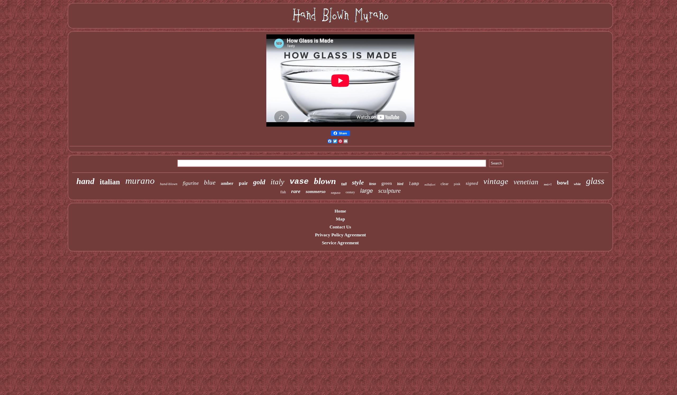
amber (227, 183)
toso (372, 183)
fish (283, 192)
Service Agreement (340, 242)
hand (85, 181)
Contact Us (340, 226)
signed (472, 183)
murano (140, 181)
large (366, 190)
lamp (414, 183)
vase (299, 181)
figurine (191, 183)
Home (340, 211)
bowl (563, 183)
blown (325, 181)
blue (210, 182)
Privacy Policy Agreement (340, 234)
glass (595, 181)
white (577, 184)
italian (110, 182)
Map (340, 219)
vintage (495, 181)
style (358, 182)
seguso (335, 192)
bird (400, 184)
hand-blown (168, 184)
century (350, 192)
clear (445, 184)
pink (457, 184)
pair (243, 183)
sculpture (389, 190)
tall (344, 184)
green (386, 183)
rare (295, 191)
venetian (526, 182)
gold (259, 182)
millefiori (429, 184)
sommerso (316, 191)
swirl (548, 184)
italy (277, 181)
